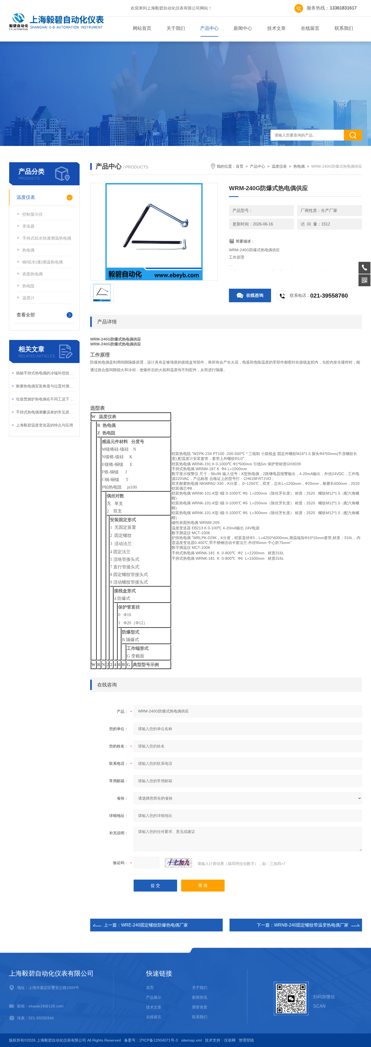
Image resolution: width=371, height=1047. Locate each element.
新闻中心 (243, 28)
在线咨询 (254, 295)
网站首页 (142, 28)
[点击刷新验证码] (178, 862)
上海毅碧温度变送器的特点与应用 (44, 425)
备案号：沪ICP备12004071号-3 (151, 1040)
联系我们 (344, 28)
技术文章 (276, 28)
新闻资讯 (199, 997)
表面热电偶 (32, 274)
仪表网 (229, 1040)
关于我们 (175, 28)
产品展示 (153, 997)
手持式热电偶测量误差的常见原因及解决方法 (46, 412)
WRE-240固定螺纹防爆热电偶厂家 (154, 925)
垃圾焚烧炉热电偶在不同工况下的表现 (46, 399)
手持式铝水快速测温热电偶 (46, 238)
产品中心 (209, 28)
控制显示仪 (32, 214)
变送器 (28, 226)
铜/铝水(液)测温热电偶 (42, 262)
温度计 (28, 297)
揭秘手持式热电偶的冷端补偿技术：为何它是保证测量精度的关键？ (46, 373)
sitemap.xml (191, 1040)
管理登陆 (246, 1040)
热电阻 (28, 286)
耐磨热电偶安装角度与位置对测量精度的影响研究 (46, 386)
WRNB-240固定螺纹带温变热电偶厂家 (311, 925)
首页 (239, 166)
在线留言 (310, 28)
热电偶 (28, 250)
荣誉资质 (199, 1007)
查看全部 (26, 314)
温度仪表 (26, 197)
